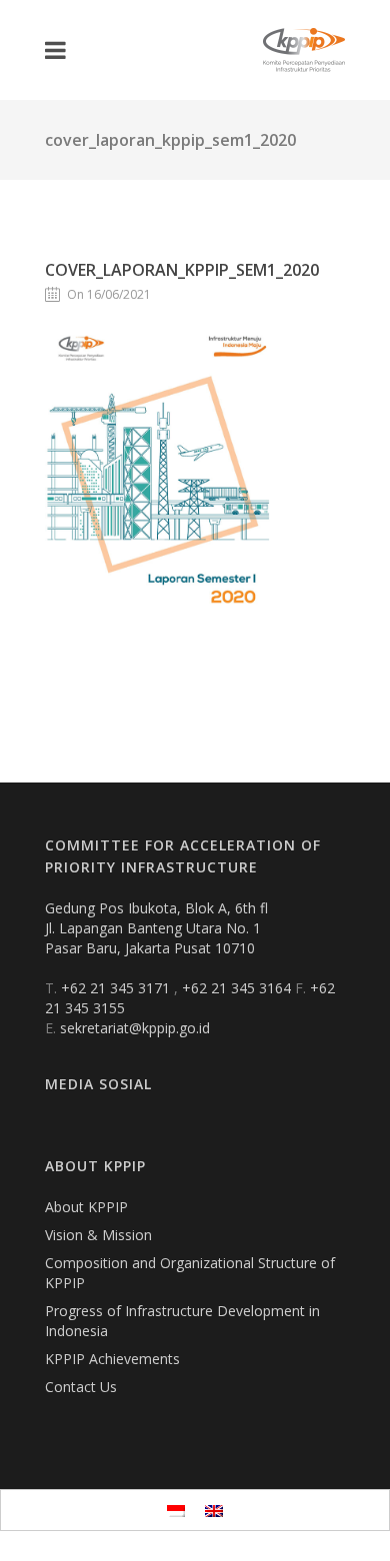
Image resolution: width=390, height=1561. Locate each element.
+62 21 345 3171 (117, 987)
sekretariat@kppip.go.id (135, 1027)
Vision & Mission (98, 1234)
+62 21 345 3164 (238, 987)
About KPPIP (86, 1206)
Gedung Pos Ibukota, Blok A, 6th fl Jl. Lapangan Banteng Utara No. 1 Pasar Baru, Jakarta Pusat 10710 (156, 927)
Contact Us (81, 1386)
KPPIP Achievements (112, 1358)
